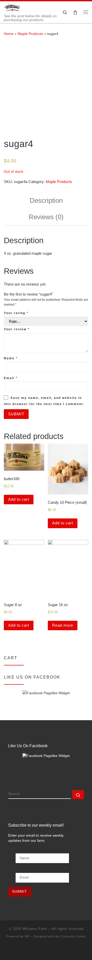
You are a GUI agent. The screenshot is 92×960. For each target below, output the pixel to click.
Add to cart (18, 499)
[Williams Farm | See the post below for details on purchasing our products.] (12, 7)
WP (27, 936)
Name (11, 358)
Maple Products (30, 34)
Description (46, 200)
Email (11, 378)
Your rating (16, 313)
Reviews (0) (46, 217)
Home (9, 34)
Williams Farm (34, 929)
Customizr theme (73, 936)
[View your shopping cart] (75, 12)
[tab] (46, 200)
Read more (62, 625)
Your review (17, 329)
